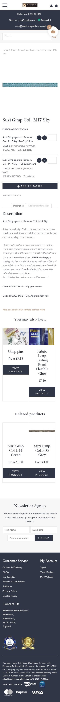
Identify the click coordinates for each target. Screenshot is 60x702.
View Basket (47, 572)
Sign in (43, 567)
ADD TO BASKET (31, 186)
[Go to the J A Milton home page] (30, 5)
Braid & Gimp (17, 50)
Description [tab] (18, 205)
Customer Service (15, 560)
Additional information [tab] (38, 205)
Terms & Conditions (13, 581)
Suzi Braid (30, 50)
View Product (15, 369)
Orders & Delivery (12, 567)
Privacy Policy (9, 591)
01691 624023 (35, 13)
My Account (49, 560)
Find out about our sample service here (23, 309)
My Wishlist (46, 576)
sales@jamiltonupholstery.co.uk (31, 26)
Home (5, 50)
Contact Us (8, 576)
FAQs (5, 572)
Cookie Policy (9, 595)
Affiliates (7, 586)
